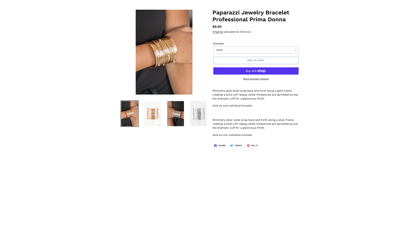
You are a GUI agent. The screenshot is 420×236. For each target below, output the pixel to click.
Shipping (217, 31)
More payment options (256, 79)
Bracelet (218, 43)
